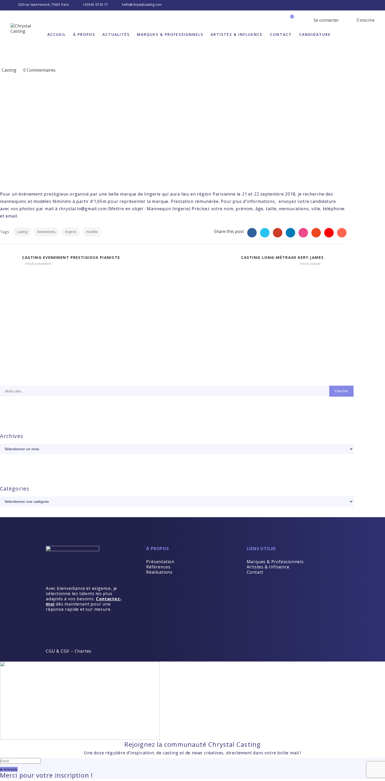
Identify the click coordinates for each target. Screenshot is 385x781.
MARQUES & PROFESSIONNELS (170, 34)
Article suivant (310, 263)
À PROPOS (84, 34)
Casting (9, 70)
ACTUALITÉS (116, 34)
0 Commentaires (39, 70)
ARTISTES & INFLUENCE (237, 34)
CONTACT (281, 34)
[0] (295, 20)
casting (22, 232)
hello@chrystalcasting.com (142, 4)
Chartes (83, 651)
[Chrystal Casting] (27, 28)
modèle (92, 232)
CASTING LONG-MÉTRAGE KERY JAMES (282, 257)
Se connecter (325, 20)
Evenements (46, 232)
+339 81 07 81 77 (95, 4)
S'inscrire (365, 20)
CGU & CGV (57, 651)
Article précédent (37, 263)
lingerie (70, 232)
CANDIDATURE (315, 34)
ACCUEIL (56, 34)
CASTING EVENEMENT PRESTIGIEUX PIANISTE (71, 257)
